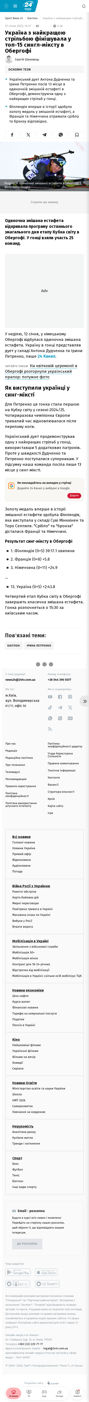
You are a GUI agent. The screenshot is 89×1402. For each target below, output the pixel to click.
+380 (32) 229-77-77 (30, 1343)
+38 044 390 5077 (59, 680)
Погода (17, 871)
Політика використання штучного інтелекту (21, 804)
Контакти (54, 777)
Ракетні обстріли (24, 891)
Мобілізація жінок (25, 958)
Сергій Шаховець (27, 59)
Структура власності (61, 792)
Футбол (17, 1169)
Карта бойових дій (25, 897)
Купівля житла (22, 1138)
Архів (51, 799)
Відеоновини (21, 860)
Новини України (23, 848)
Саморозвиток (22, 1106)
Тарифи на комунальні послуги (34, 1013)
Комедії (17, 1062)
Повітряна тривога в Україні (32, 909)
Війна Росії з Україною (31, 886)
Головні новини (23, 842)
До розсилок (27, 1244)
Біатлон (32, 18)
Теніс (16, 1175)
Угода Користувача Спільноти (60, 755)
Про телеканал (15, 765)
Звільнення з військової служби (35, 946)
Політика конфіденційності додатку (65, 745)
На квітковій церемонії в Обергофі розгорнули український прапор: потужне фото (41, 371)
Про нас (10, 743)
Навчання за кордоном (28, 1112)
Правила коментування (63, 763)
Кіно (16, 1039)
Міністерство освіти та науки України (38, 1088)
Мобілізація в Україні (30, 941)
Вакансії (53, 784)
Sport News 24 (14, 18)
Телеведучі (12, 772)
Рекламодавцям (15, 779)
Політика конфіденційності (17, 795)
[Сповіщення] (84, 6)
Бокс (15, 1163)
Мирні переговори (25, 903)
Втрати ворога (22, 926)
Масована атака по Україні (31, 915)
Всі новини (21, 837)
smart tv (18, 1283)
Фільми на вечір (23, 1057)
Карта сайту (55, 806)
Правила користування (20, 786)
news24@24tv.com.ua (20, 680)
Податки (18, 1019)
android (18, 1272)
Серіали (18, 1068)
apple (47, 1272)
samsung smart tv (47, 1283)
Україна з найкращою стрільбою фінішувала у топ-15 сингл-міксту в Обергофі (63, 18)
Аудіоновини (21, 865)
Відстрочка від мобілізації (30, 970)
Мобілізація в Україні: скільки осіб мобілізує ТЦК (47, 976)
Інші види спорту (24, 1187)
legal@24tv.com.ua (55, 1348)
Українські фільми (25, 1051)
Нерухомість (22, 1126)
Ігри (50, 813)
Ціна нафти (20, 996)
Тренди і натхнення (26, 1143)
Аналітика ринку (24, 1132)
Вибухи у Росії (22, 920)
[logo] (28, 6)
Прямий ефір (21, 854)
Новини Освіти (24, 1083)
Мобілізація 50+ (23, 952)
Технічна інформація (61, 770)
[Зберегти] (77, 134)
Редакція (11, 750)
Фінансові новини (25, 1007)
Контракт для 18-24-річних (31, 964)
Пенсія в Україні (23, 1025)
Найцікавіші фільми (26, 1045)
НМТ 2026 (18, 1100)
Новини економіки (28, 990)
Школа (17, 1094)
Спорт (17, 1158)
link (50, 696)
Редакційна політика (19, 758)
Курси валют (21, 1002)
